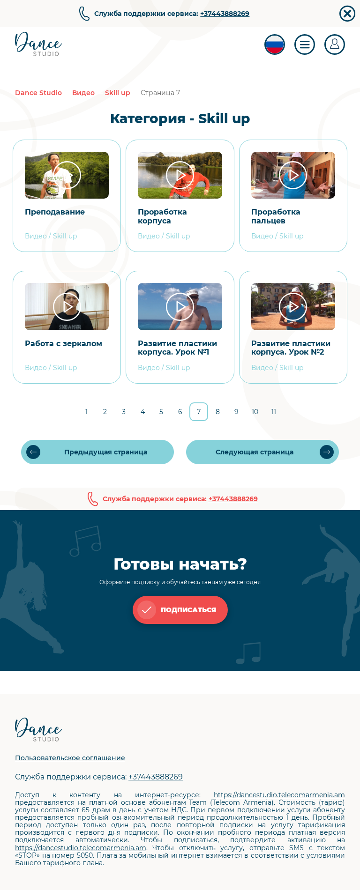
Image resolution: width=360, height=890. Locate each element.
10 (255, 412)
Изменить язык (275, 44)
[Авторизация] (334, 44)
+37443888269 (224, 13)
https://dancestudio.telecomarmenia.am (279, 795)
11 (273, 412)
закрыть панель (347, 13)
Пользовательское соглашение (70, 758)
